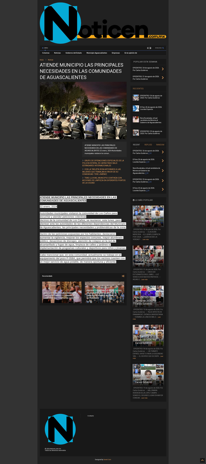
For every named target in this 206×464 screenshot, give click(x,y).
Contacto (91, 416)
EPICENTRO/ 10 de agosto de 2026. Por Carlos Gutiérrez (146, 300)
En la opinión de (131, 53)
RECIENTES (138, 88)
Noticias (57, 53)
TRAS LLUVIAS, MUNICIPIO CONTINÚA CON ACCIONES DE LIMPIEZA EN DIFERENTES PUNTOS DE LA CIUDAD (104, 180)
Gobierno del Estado (74, 53)
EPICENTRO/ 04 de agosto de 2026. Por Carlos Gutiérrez (146, 339)
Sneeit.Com (107, 459)
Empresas (116, 53)
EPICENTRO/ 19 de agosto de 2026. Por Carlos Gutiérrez (146, 379)
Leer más (146, 239)
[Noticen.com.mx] (103, 42)
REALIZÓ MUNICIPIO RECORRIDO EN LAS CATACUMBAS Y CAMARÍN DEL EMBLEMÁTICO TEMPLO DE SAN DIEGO (61, 295)
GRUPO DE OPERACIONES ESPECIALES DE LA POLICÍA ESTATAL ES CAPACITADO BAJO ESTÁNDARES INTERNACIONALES (103, 163)
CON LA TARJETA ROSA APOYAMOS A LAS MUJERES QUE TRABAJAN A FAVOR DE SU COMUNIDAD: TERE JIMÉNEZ (101, 171)
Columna (45, 53)
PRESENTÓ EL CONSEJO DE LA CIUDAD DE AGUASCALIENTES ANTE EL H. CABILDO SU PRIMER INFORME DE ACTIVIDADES (104, 294)
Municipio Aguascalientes (97, 53)
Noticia (50, 60)
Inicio (42, 60)
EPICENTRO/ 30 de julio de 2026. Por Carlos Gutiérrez (147, 220)
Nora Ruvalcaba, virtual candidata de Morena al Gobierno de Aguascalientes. (151, 120)
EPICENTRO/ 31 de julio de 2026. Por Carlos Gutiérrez (147, 260)
